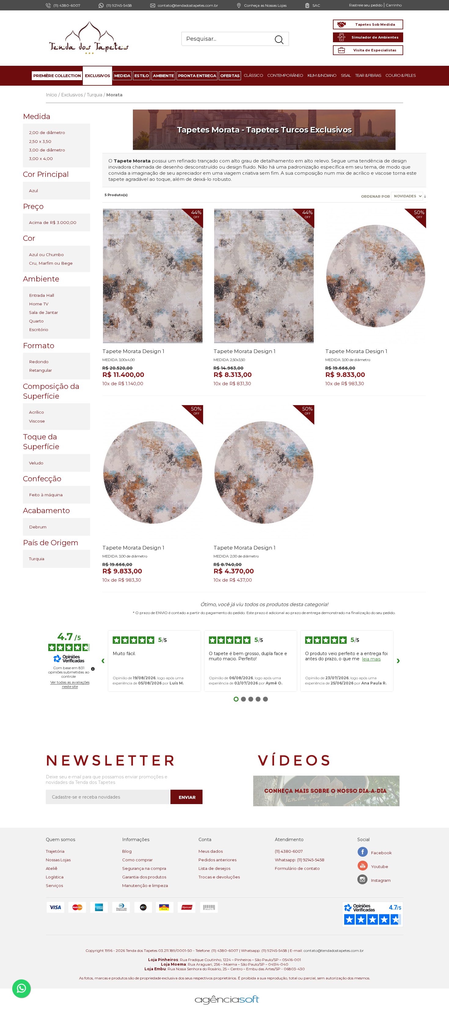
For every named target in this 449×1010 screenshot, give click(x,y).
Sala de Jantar (43, 312)
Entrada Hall (41, 295)
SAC (316, 5)
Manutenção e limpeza (145, 885)
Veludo (36, 462)
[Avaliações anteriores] (103, 661)
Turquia (94, 95)
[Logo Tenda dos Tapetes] (89, 21)
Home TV (38, 303)
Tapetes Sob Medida (375, 24)
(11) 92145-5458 (119, 5)
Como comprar (137, 859)
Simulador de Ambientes (375, 37)
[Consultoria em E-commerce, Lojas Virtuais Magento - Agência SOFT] (227, 995)
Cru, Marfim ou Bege (51, 263)
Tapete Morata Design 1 (133, 351)
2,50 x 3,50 (40, 141)
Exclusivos (72, 95)
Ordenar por (376, 196)
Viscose (37, 421)
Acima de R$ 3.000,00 (52, 222)
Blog (127, 851)
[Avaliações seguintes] (398, 661)
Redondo (39, 361)
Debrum (37, 526)
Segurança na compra (144, 868)
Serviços (54, 885)
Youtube (379, 866)
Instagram (381, 880)
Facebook (381, 852)
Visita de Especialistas (374, 50)
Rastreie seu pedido (365, 5)
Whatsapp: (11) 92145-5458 (299, 859)
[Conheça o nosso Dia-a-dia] (328, 791)
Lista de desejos (214, 868)
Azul (33, 190)
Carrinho (394, 5)
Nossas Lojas (58, 859)
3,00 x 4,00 (41, 158)
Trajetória (55, 851)
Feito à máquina (46, 494)
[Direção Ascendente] (425, 196)
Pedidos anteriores (217, 859)
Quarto (36, 321)
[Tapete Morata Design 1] (152, 276)
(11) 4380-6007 (289, 851)
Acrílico (36, 412)
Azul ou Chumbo (46, 254)
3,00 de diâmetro (47, 149)
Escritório (38, 329)
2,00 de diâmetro (47, 132)
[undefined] (92, 668)
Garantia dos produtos (144, 876)
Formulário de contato (297, 868)
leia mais (371, 659)
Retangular (40, 370)
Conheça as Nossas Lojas (265, 5)
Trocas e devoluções (219, 876)
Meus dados (211, 851)
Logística (55, 876)
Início (51, 95)
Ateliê (51, 868)
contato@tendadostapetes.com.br (188, 5)
